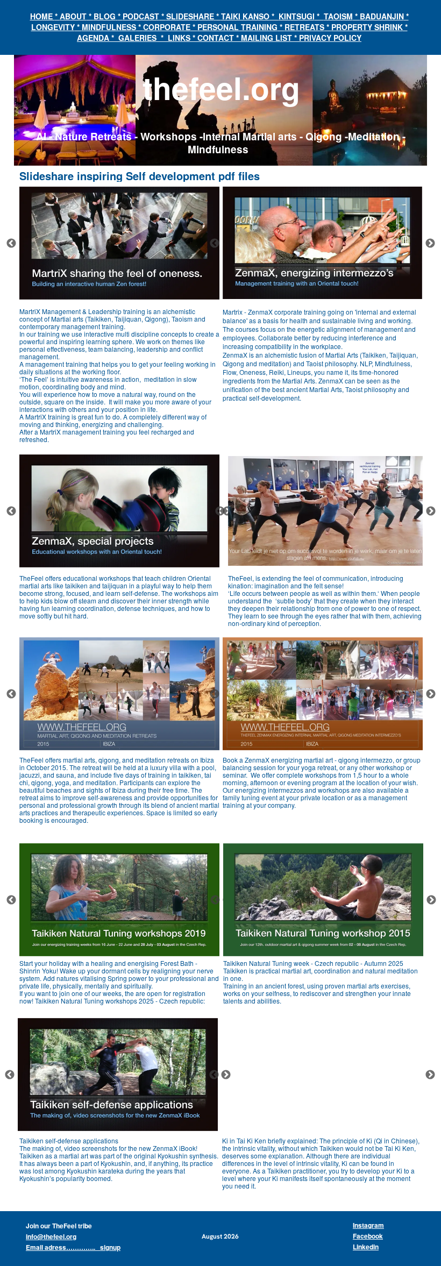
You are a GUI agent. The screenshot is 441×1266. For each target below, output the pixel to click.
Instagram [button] (368, 1225)
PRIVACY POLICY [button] (330, 37)
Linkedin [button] (366, 1246)
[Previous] (11, 243)
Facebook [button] (368, 1236)
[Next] (430, 243)
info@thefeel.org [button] (51, 1236)
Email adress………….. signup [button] (73, 1247)
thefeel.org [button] (221, 87)
